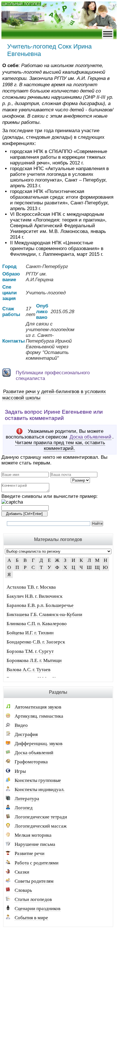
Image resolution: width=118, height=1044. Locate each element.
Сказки (22, 872)
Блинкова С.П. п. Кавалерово (37, 623)
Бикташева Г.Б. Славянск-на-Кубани (44, 614)
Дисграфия (26, 734)
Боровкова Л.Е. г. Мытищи (34, 660)
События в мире (31, 917)
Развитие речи (29, 853)
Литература (27, 798)
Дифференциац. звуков (38, 743)
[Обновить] (12, 502)
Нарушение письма (35, 844)
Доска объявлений (90, 437)
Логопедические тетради (41, 817)
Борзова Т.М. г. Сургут (30, 651)
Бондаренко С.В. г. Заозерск (36, 642)
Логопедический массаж (41, 826)
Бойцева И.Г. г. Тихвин (30, 632)
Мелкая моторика (33, 835)
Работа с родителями (36, 863)
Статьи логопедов (33, 899)
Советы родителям (34, 881)
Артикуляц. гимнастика (39, 716)
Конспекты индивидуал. (39, 789)
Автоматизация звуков (38, 707)
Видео (21, 725)
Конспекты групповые (38, 780)
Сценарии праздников (37, 908)
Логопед (24, 807)
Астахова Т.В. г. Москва (31, 587)
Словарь (23, 890)
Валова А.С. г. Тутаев (28, 669)
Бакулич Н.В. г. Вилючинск (34, 596)
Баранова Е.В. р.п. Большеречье (40, 605)
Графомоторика (31, 762)
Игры (20, 771)
